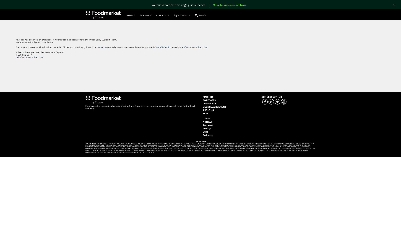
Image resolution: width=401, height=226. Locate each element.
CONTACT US (209, 103)
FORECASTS (209, 100)
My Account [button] (181, 15)
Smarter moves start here (229, 5)
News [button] (129, 15)
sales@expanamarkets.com (193, 47)
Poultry (207, 128)
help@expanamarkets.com (30, 57)
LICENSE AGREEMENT (214, 107)
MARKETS (208, 97)
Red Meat (208, 125)
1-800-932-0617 (161, 47)
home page (103, 47)
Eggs (205, 132)
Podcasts (208, 135)
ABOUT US (208, 110)
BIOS (205, 113)
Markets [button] (144, 15)
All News (207, 122)
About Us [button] (161, 15)
